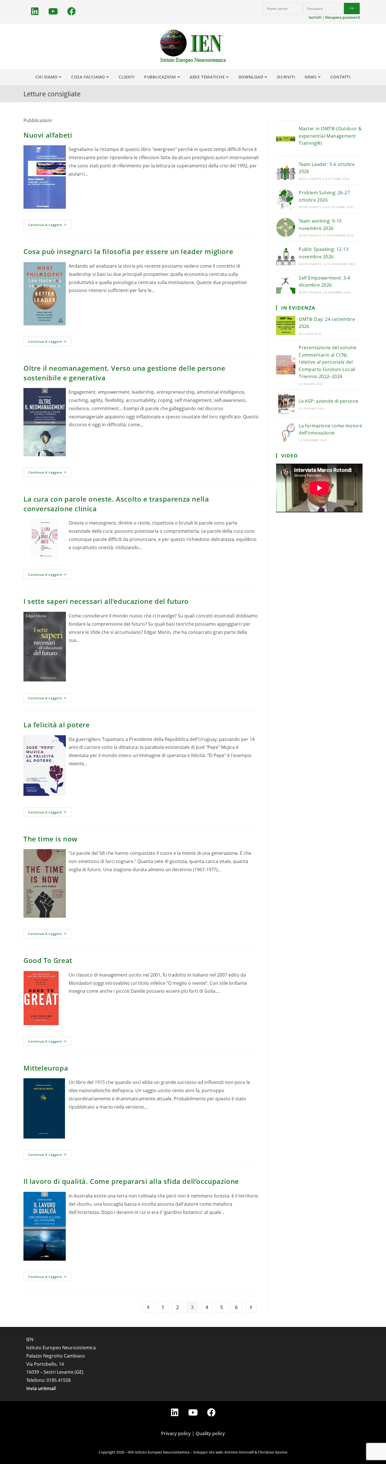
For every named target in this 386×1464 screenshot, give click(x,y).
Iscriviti (315, 17)
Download (251, 77)
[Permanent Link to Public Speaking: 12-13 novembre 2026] (285, 255)
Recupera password (342, 17)
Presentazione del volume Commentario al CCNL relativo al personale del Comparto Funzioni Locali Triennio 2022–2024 (328, 362)
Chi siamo (47, 77)
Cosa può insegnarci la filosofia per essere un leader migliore (128, 251)
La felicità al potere (56, 724)
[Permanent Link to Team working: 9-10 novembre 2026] (285, 227)
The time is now (50, 838)
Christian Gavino (272, 1452)
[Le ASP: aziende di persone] (285, 404)
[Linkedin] (34, 11)
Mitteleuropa (45, 1068)
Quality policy (210, 1433)
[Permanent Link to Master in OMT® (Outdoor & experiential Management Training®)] (285, 138)
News (311, 77)
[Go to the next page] (251, 1307)
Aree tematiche (208, 77)
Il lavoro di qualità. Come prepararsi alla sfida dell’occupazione (131, 1181)
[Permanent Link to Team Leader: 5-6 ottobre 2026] (285, 170)
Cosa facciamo (88, 77)
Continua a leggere (45, 225)
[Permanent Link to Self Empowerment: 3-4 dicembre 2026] (285, 284)
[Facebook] (71, 11)
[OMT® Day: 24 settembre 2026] (285, 325)
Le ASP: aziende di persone (328, 401)
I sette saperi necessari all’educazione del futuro (106, 601)
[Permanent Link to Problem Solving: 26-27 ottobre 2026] (285, 199)
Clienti (127, 77)
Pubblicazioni (160, 77)
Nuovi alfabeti (47, 135)
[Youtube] (53, 11)
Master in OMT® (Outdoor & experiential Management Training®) (330, 135)
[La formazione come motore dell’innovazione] (285, 432)
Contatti (340, 77)
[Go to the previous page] (148, 1307)
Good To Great (47, 960)
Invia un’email (41, 1388)
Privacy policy (176, 1433)
